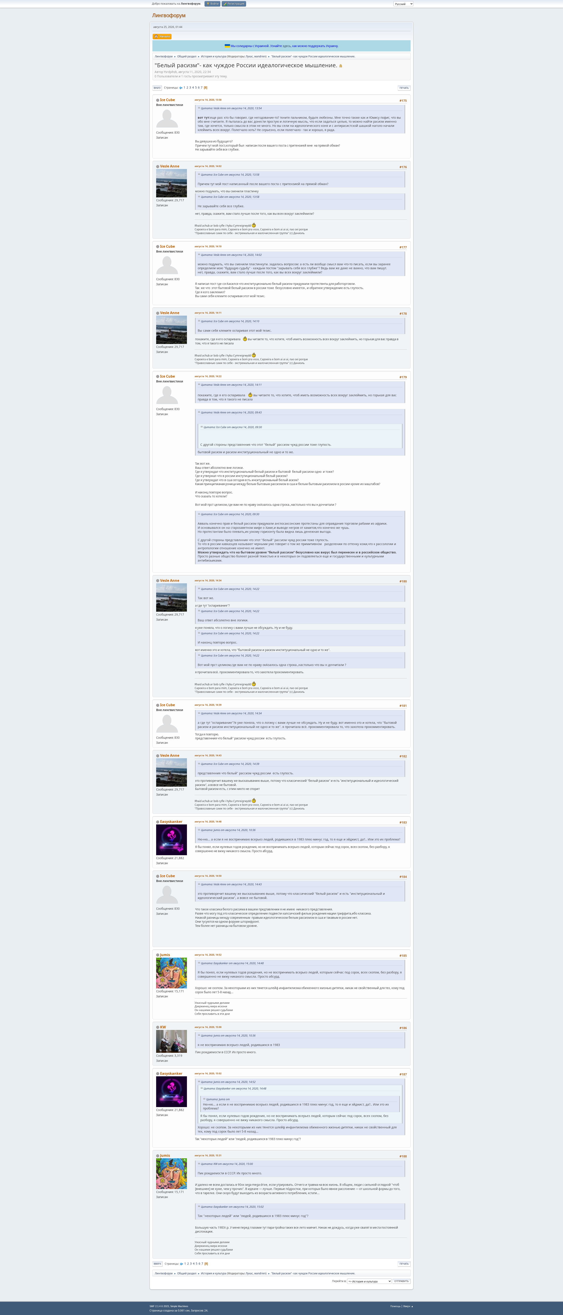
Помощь (395, 1306)
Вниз (157, 87)
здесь (287, 46)
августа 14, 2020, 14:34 (208, 580)
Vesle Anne (169, 166)
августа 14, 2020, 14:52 (208, 954)
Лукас (249, 56)
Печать (404, 87)
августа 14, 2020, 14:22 (208, 376)
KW (163, 1027)
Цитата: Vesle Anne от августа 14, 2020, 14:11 (231, 385)
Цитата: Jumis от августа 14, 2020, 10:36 (228, 830)
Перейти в (339, 1281)
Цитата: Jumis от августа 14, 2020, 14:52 (228, 1082)
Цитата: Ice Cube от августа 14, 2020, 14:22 (230, 589)
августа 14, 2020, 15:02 (208, 1073)
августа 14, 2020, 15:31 (208, 1155)
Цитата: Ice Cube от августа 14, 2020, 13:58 (230, 174)
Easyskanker (171, 821)
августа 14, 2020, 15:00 (208, 1027)
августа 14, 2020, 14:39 (208, 704)
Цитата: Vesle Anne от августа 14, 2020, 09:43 (231, 412)
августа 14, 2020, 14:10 (208, 246)
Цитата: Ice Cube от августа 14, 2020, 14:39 (230, 764)
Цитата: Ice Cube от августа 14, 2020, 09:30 (233, 427)
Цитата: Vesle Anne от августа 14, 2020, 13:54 (231, 108)
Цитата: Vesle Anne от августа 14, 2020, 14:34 (231, 713)
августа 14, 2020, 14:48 (208, 821)
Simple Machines (179, 1306)
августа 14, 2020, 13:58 (208, 99)
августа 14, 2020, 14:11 (208, 312)
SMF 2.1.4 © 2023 (159, 1306)
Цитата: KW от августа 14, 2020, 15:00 (227, 1164)
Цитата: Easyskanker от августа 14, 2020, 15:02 (232, 1207)
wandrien (260, 56)
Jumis (165, 954)
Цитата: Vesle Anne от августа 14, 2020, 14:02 (231, 255)
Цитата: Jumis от (218, 1099)
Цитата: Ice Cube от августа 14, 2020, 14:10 (230, 321)
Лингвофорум (169, 15)
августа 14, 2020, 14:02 (208, 166)
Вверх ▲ (408, 1306)
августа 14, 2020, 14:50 (208, 875)
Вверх (157, 1263)
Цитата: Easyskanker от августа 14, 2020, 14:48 (232, 963)
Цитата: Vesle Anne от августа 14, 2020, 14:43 (231, 884)
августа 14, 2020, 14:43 (208, 755)
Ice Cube (167, 99)
